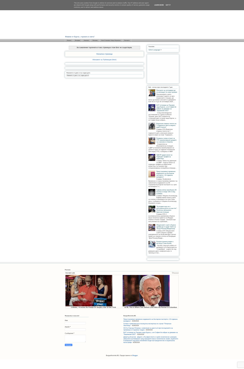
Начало (69, 40)
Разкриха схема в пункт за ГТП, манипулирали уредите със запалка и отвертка (166, 140)
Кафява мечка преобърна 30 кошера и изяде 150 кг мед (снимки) (166, 191)
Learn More (159, 5)
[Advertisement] (122, 21)
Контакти (126, 40)
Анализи (86, 40)
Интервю (77, 40)
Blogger (135, 355)
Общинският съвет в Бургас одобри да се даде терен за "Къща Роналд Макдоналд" (166, 226)
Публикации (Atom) (109, 59)
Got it (168, 5)
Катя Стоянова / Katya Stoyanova (110, 40)
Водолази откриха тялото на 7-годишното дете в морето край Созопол (166, 125)
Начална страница (104, 54)
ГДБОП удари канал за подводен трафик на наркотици (164, 156)
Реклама (95, 40)
